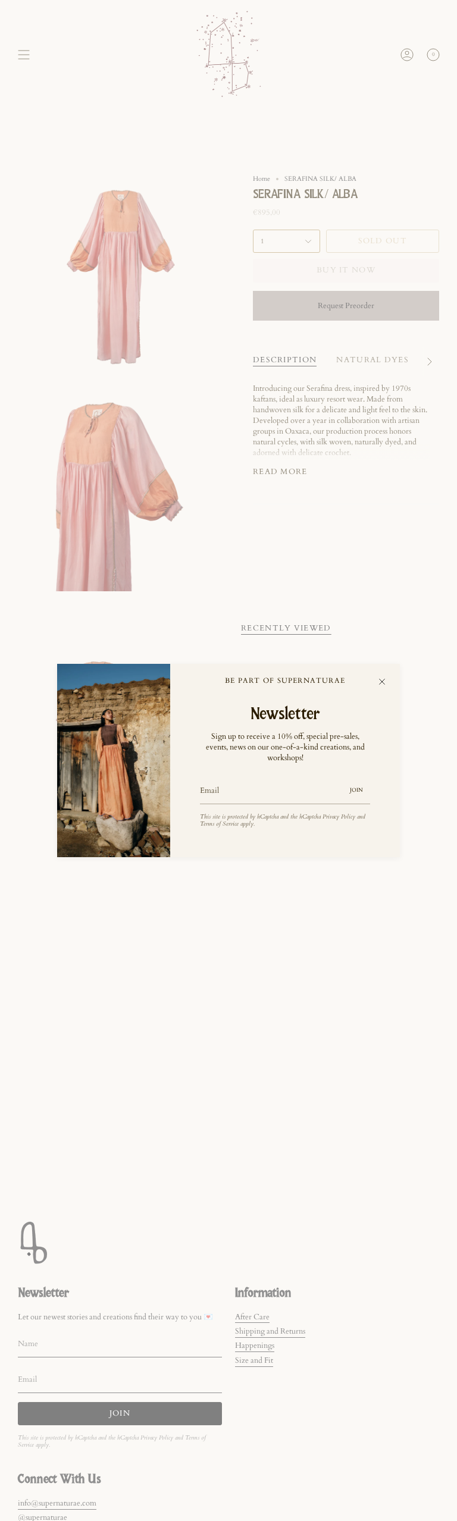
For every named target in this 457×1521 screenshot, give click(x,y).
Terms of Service (219, 823)
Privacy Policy (339, 816)
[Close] (382, 682)
